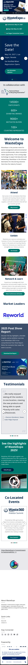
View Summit (14, 537)
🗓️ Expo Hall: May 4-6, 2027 (14, 29)
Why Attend (14, 207)
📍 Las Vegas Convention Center (14, 33)
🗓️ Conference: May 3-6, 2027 (14, 24)
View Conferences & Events (14, 294)
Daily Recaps (7, 470)
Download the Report (10, 353)
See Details (14, 250)
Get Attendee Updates (11, 71)
